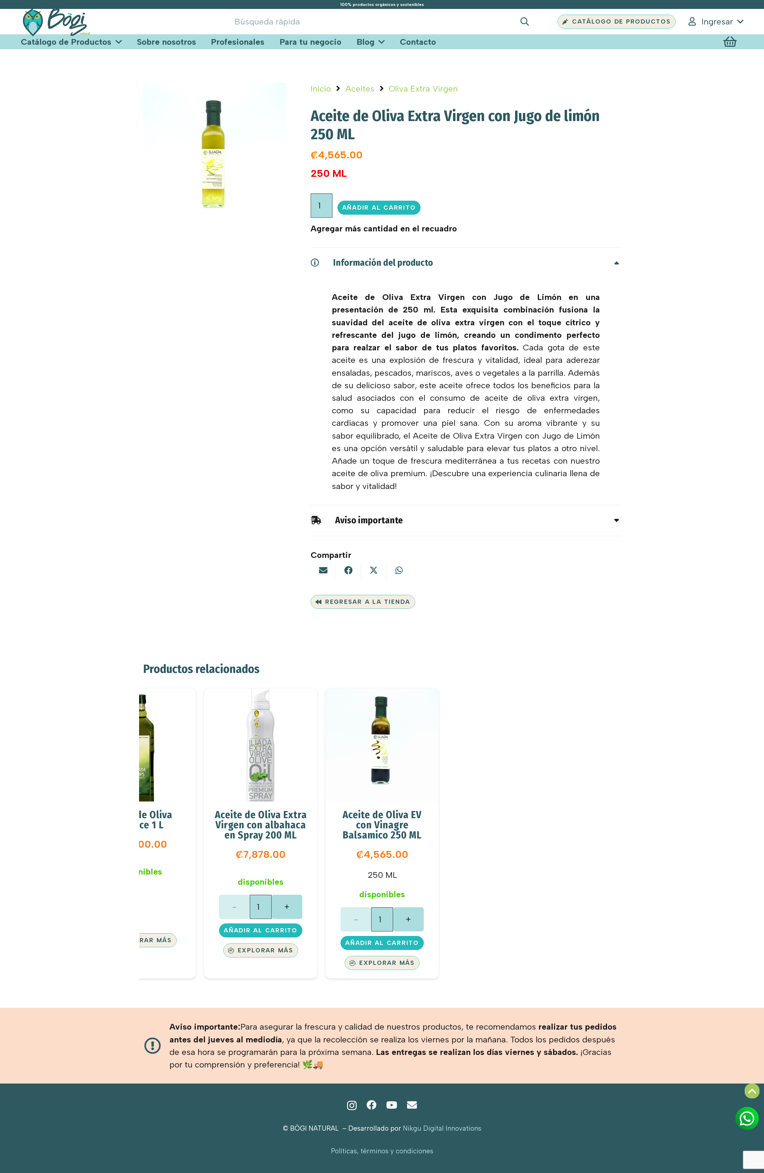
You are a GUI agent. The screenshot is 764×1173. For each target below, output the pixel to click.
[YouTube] (391, 1105)
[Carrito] (730, 42)
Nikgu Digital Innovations (442, 1128)
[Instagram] (352, 1105)
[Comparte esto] (348, 570)
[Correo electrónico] (412, 1105)
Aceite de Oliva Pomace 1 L (139, 820)
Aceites (360, 88)
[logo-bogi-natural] (56, 21)
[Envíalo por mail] (323, 570)
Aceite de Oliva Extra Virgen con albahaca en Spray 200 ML (261, 825)
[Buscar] (524, 21)
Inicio (321, 88)
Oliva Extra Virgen (423, 88)
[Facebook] (371, 1105)
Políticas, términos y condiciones (382, 1151)
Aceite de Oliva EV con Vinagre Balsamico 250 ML (382, 825)
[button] (715, 21)
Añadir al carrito (379, 207)
